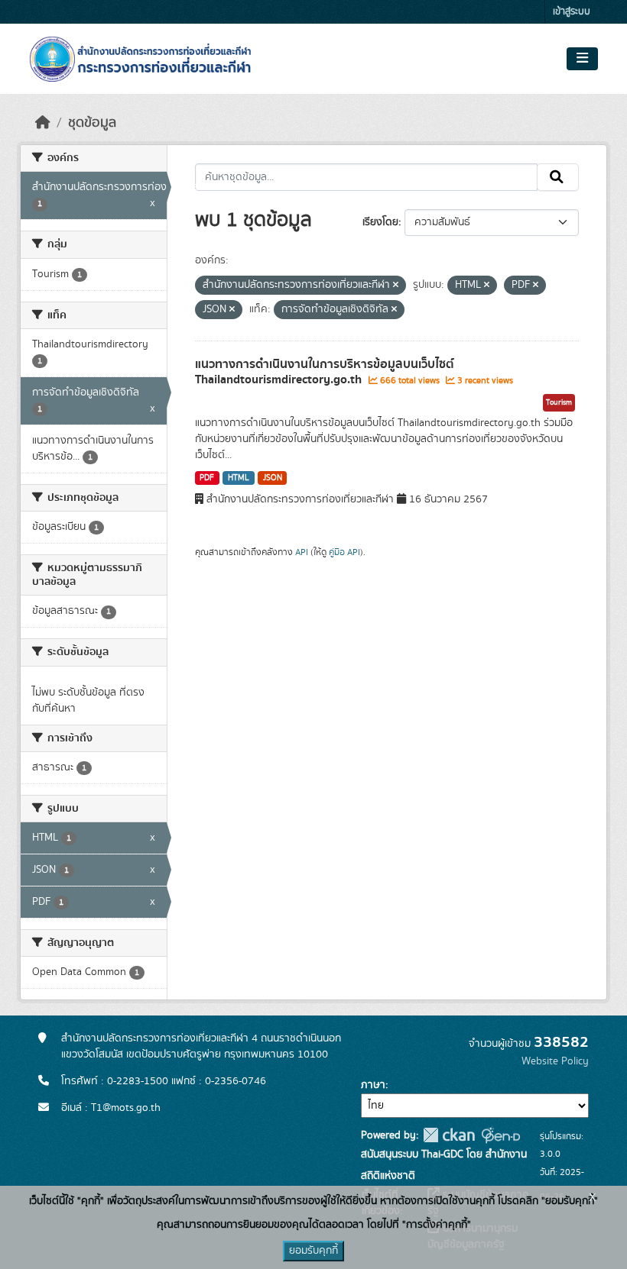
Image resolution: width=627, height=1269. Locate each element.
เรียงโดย (380, 222)
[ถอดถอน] (395, 285)
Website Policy (555, 1061)
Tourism (559, 402)
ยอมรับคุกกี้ (313, 1250)
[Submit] (558, 177)
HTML (238, 478)
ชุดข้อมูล (92, 123)
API (301, 552)
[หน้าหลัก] (42, 123)
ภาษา (373, 1085)
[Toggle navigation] (582, 58)
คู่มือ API (344, 552)
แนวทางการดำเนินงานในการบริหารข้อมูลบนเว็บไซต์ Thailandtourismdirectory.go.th (324, 372)
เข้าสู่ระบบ (571, 12)
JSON (272, 478)
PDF (207, 478)
